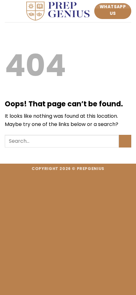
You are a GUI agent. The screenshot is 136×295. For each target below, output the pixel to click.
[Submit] (125, 141)
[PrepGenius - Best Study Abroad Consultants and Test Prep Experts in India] (58, 11)
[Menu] (8, 11)
